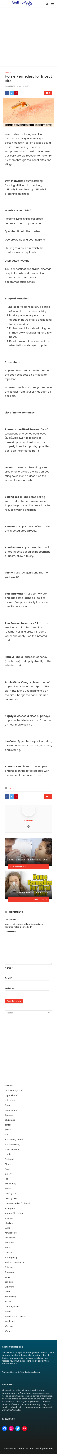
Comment (10, 931)
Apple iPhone (11, 1095)
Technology (10, 1296)
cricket (8, 1129)
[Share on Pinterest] (16, 93)
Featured (9, 1159)
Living (7, 1228)
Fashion (8, 1154)
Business (9, 1115)
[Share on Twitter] (12, 93)
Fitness (8, 1164)
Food (7, 1169)
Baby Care (10, 1100)
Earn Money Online (14, 1139)
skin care (9, 1282)
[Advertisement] (28, 37)
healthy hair (10, 1193)
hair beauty (10, 1183)
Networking (10, 1237)
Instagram (10, 1208)
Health (8, 72)
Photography (11, 1257)
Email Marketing (12, 1144)
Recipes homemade (14, 1262)
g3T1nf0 (11, 86)
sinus (7, 1277)
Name (9, 967)
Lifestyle (9, 1223)
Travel (8, 1301)
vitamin (8, 1311)
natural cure (11, 1232)
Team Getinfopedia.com (40, 1448)
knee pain (9, 1218)
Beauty (8, 1105)
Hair (6, 1178)
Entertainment (12, 1149)
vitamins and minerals (15, 1316)
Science (9, 1267)
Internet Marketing (14, 1213)
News (7, 1247)
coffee (8, 1124)
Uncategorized (12, 1306)
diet (7, 1134)
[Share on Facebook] (7, 93)
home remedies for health (17, 1203)
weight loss (10, 1321)
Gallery (8, 1174)
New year (9, 1242)
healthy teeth (11, 1198)
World (7, 1331)
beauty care (11, 1110)
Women (9, 1326)
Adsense (9, 1085)
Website (9, 988)
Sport (7, 1291)
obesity (8, 1252)
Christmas (10, 1120)
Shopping (9, 1272)
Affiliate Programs (13, 1090)
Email (8, 978)
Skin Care (9, 1286)
